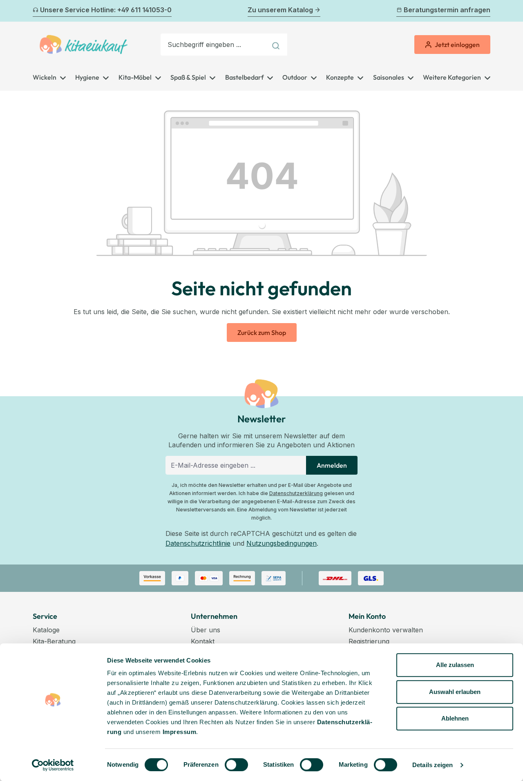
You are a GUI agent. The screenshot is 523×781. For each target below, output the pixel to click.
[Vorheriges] (37, 11)
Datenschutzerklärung (296, 493)
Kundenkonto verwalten (386, 630)
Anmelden (332, 465)
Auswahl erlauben (455, 691)
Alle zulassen (455, 664)
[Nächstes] (485, 11)
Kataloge (46, 630)
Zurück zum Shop (261, 332)
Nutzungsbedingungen (281, 543)
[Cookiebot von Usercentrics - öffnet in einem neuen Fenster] (53, 765)
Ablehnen (455, 718)
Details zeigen (432, 764)
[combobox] (214, 44)
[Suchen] (276, 44)
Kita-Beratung (54, 641)
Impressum (180, 731)
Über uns (205, 630)
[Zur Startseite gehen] (83, 44)
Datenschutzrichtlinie (197, 543)
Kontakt (203, 641)
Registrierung (369, 641)
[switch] (236, 764)
